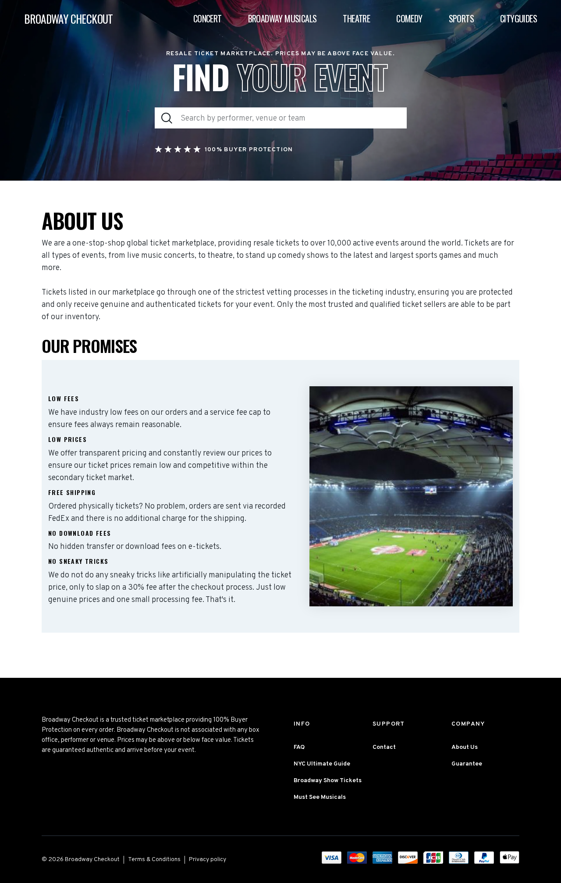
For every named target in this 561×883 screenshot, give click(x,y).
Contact (384, 747)
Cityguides (518, 18)
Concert (207, 18)
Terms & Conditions (154, 859)
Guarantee (466, 764)
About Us (464, 747)
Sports (461, 18)
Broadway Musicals (282, 18)
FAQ (299, 747)
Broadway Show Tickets (328, 780)
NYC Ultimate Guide (322, 764)
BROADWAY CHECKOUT (68, 18)
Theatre (356, 18)
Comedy (409, 18)
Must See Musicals (320, 797)
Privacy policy (207, 859)
